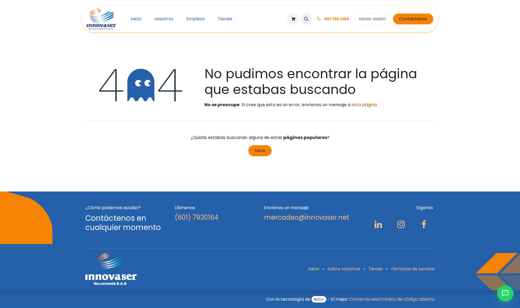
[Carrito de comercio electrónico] (293, 19)
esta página (364, 105)
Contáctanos (413, 19)
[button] (306, 19)
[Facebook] (424, 225)
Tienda (375, 269)
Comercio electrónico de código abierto (392, 299)
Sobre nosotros (343, 269)
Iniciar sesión (372, 19)
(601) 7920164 (196, 217)
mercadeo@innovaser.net (306, 217)
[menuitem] (136, 19)
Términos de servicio (413, 269)
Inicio (260, 150)
